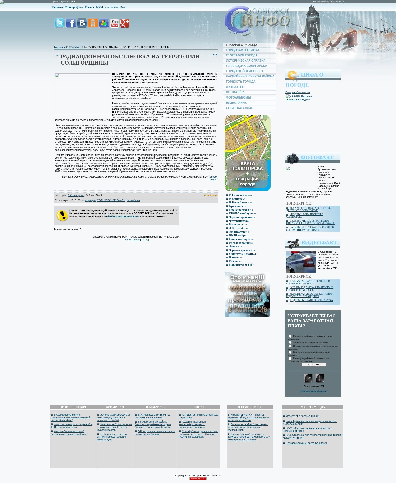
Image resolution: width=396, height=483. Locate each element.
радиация (90, 200)
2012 (69, 47)
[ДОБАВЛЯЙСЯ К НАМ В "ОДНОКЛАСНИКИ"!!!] (93, 25)
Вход (123, 7)
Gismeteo (306, 96)
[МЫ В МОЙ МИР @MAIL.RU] (103, 25)
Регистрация (111, 7)
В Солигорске (76, 195)
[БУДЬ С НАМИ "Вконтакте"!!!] (82, 25)
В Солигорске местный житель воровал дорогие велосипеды (112, 437)
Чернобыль (133, 200)
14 (83, 47)
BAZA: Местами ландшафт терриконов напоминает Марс (307, 429)
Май (76, 47)
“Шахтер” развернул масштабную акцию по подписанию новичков (192, 424)
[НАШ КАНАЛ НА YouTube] (114, 25)
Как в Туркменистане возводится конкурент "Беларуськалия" (310, 422)
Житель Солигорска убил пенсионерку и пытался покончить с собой (113, 417)
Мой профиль (74, 7)
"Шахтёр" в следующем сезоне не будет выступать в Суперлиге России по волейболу (198, 434)
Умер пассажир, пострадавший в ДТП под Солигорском (71, 425)
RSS (99, 7)
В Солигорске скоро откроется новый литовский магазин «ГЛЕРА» (312, 436)
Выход (89, 7)
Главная (57, 7)
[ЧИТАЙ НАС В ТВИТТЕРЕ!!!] (59, 25)
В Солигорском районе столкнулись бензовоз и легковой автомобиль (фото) (70, 417)
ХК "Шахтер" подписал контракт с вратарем (199, 416)
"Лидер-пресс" (212, 178)
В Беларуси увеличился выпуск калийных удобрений (155, 432)
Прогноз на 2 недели (298, 99)
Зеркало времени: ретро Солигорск (306, 443)
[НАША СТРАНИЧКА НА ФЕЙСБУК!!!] (70, 25)
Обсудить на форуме (313, 391)
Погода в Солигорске (297, 92)
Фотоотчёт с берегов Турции (302, 415)
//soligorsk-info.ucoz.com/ (123, 216)
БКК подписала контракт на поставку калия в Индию (152, 416)
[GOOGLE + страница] (124, 25)
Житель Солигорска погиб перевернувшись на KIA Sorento (69, 432)
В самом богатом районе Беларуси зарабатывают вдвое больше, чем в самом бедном (153, 424)
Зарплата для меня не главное (310, 342)
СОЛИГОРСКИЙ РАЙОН (111, 200)
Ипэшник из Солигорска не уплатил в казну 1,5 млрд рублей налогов (114, 427)
